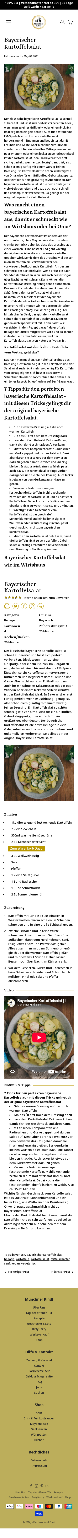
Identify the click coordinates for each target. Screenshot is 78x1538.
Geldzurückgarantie (39, 1376)
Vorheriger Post (18, 1272)
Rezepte (39, 1318)
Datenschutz (39, 1460)
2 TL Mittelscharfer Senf (27, 842)
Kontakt (39, 1366)
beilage (9, 1259)
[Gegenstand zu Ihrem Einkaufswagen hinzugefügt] (70, 22)
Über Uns (39, 1307)
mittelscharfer (60, 1259)
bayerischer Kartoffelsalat (44, 1255)
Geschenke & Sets (39, 1324)
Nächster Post (60, 1272)
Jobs (39, 1387)
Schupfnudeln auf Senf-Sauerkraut (50, 381)
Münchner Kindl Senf (43, 1522)
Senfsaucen (39, 1429)
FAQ (39, 1382)
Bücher (39, 1440)
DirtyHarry (39, 1329)
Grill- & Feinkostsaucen (39, 1418)
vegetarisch (29, 1263)
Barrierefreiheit (39, 1371)
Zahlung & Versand (39, 1360)
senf (7, 1263)
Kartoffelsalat (40, 1259)
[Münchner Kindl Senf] (39, 22)
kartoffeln (22, 1259)
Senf (39, 1413)
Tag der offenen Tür (39, 1313)
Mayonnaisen (39, 1424)
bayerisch (18, 1255)
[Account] (62, 22)
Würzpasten (39, 1434)
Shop (39, 1340)
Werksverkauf (39, 1334)
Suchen (39, 1393)
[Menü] (8, 22)
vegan (15, 1263)
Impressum (39, 1466)
